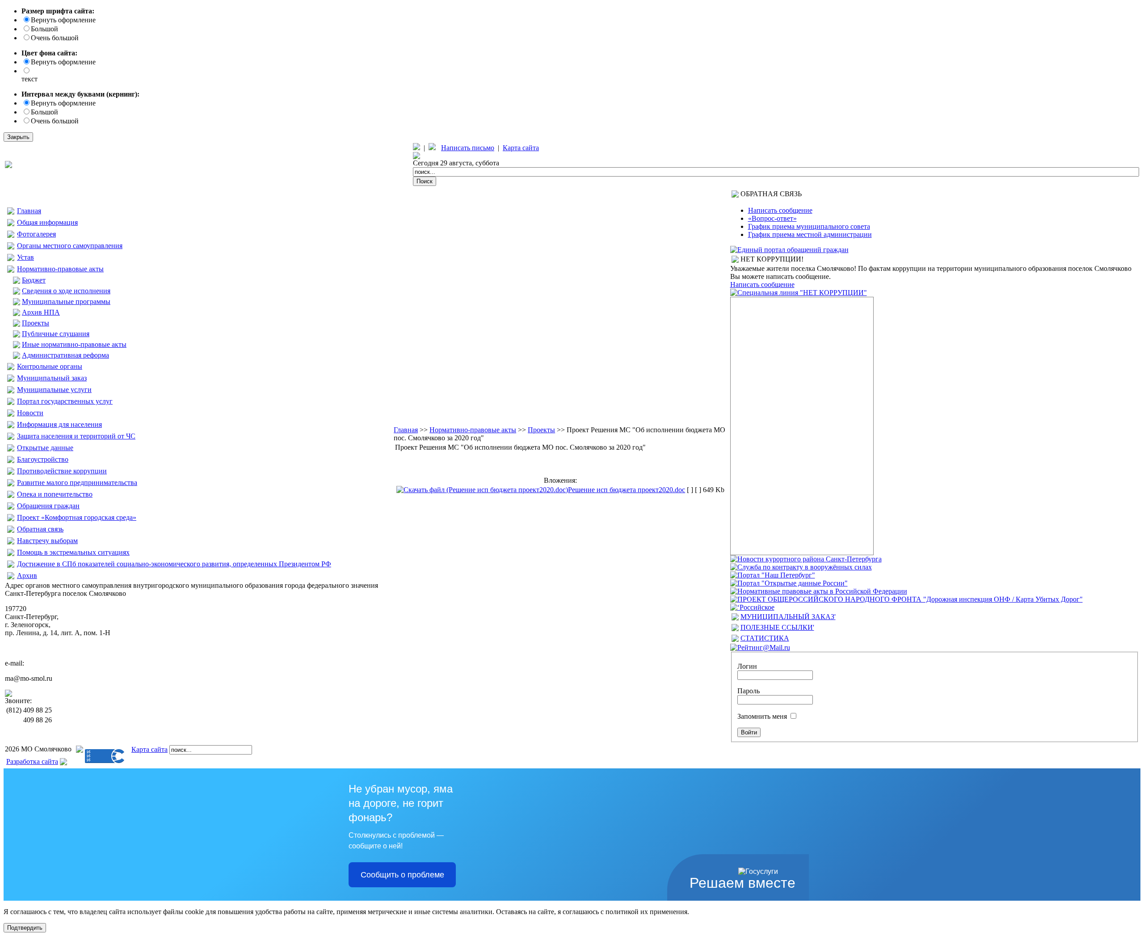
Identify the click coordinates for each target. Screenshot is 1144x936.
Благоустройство (42, 459)
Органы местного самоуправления (69, 245)
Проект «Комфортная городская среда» (76, 517)
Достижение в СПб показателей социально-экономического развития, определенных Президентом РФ (174, 564)
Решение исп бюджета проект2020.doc (626, 489)
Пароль (748, 691)
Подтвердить (24, 927)
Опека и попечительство (55, 494)
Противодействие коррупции (62, 471)
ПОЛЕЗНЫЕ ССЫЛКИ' (777, 627)
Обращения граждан (48, 506)
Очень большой (55, 38)
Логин (747, 666)
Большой (44, 29)
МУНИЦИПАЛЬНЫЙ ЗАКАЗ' (788, 616)
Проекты (35, 323)
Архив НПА (41, 312)
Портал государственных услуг (65, 401)
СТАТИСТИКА (764, 638)
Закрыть (18, 137)
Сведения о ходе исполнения (66, 291)
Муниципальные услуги (54, 389)
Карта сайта (521, 148)
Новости (30, 413)
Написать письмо (467, 148)
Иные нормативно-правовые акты (74, 344)
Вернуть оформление (63, 20)
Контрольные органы (49, 366)
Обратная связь (40, 529)
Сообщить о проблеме (402, 874)
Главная (29, 211)
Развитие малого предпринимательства (77, 482)
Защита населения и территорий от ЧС (76, 436)
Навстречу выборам (47, 540)
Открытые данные (45, 447)
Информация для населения (59, 424)
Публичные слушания (55, 333)
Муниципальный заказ (52, 378)
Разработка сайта (32, 761)
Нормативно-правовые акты (60, 269)
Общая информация (47, 222)
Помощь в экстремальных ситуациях (73, 552)
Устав (25, 257)
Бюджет (34, 280)
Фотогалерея (36, 234)
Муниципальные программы (66, 301)
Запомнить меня (762, 716)
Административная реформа (65, 355)
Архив (27, 575)
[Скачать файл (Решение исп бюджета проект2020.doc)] (482, 489)
